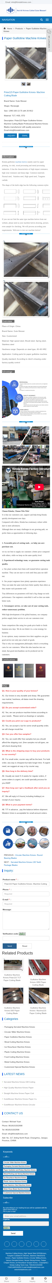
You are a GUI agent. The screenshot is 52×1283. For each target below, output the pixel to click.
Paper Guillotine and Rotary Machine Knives (20, 1170)
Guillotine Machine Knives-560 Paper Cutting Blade (12, 1010)
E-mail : (7, 899)
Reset (24, 946)
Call (19, 1281)
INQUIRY (11, 136)
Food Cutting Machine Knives (16, 1057)
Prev (7, 63)
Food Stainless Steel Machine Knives (17, 1185)
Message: (7, 909)
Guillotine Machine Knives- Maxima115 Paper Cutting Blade (38, 1010)
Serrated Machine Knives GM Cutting (19, 1082)
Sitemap (35, 1270)
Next (44, 63)
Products (19, 28)
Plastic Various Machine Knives (15, 1181)
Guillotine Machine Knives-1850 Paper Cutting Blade (38, 982)
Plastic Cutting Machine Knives (17, 1052)
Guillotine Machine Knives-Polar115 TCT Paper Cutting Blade (12, 977)
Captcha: (6, 1219)
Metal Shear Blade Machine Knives (16, 1189)
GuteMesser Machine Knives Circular (19, 1105)
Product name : (10, 879)
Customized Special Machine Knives (19, 1067)
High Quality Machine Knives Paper (19, 1088)
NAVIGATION (8, 20)
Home (9, 28)
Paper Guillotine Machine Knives (18, 1037)
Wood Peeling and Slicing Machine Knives (19, 1174)
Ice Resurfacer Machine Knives (17, 1047)
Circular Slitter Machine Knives (17, 1032)
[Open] (49, 40)
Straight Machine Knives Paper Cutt (19, 1093)
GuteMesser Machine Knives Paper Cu (20, 1099)
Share (6, 1281)
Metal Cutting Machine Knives (16, 1062)
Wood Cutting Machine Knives (17, 1042)
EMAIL (25, 136)
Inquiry (32, 1281)
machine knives (21, 162)
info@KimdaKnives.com (18, 1134)
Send (9, 946)
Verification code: (11, 934)
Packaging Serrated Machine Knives (19, 1027)
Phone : (7, 889)
